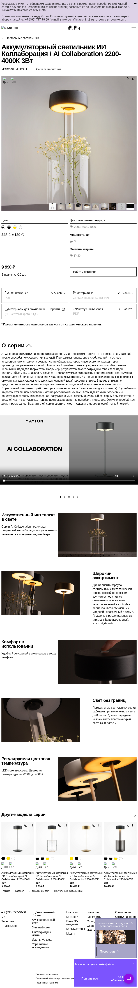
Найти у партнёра (84, 271)
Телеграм (7, 921)
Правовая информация (47, 974)
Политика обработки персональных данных (57, 978)
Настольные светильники (22, 38)
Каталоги (72, 916)
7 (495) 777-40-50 (15, 912)
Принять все (89, 978)
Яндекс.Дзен (9, 925)
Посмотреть (107, 951)
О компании (123, 912)
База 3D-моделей (72, 923)
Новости (71, 912)
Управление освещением (40, 946)
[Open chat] (129, 979)
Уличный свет (41, 927)
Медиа (70, 933)
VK (3, 916)
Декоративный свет (45, 914)
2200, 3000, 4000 (85, 226)
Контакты (93, 912)
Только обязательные (120, 978)
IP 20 (77, 255)
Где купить (93, 916)
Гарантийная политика (47, 983)
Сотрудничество (126, 916)
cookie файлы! (105, 964)
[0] (68, 28)
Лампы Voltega (42, 939)
